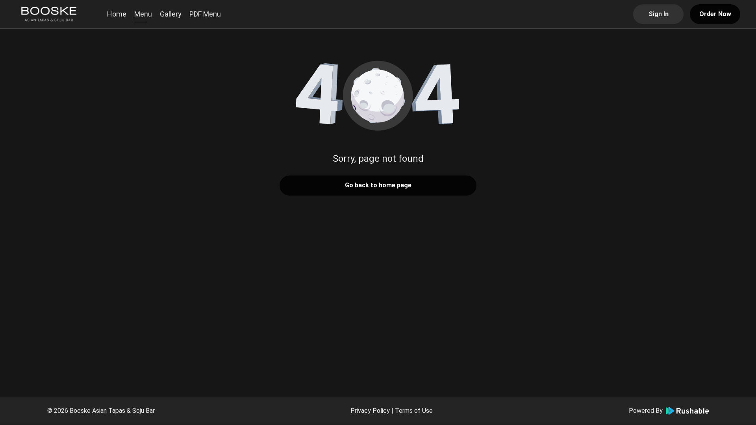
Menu (143, 14)
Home (116, 14)
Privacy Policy (370, 410)
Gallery (171, 14)
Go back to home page (378, 185)
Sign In (659, 14)
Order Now (715, 14)
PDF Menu (205, 14)
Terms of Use (414, 410)
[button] (378, 94)
